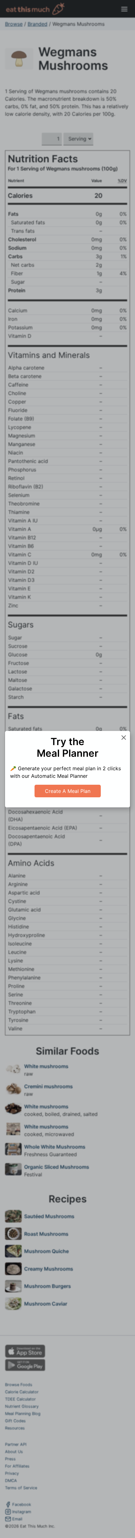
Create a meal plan (67, 791)
